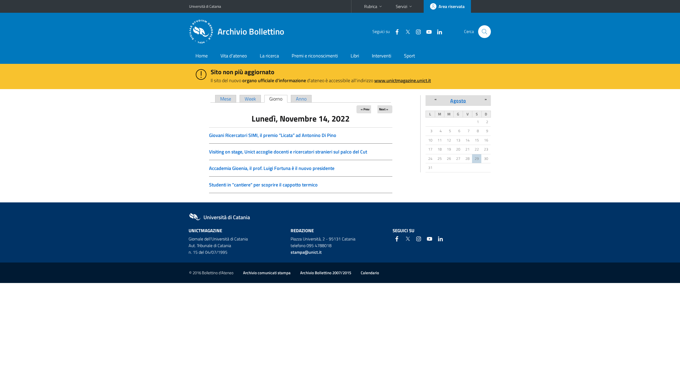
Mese (225, 98)
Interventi (381, 55)
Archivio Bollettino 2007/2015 (325, 273)
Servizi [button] (401, 6)
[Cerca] (484, 31)
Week (250, 98)
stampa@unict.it (306, 252)
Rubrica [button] (370, 6)
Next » (383, 109)
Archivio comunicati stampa (267, 273)
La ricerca (269, 55)
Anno (301, 98)
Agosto (458, 100)
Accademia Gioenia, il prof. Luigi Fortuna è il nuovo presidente (271, 168)
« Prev (365, 109)
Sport (409, 55)
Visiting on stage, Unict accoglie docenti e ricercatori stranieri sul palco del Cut (288, 151)
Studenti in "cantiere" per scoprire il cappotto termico (263, 184)
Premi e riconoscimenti (315, 55)
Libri (355, 55)
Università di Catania (205, 6)
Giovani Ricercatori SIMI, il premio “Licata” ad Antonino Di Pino (272, 135)
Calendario (370, 273)
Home (202, 55)
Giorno (278, 98)
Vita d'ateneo (233, 55)
